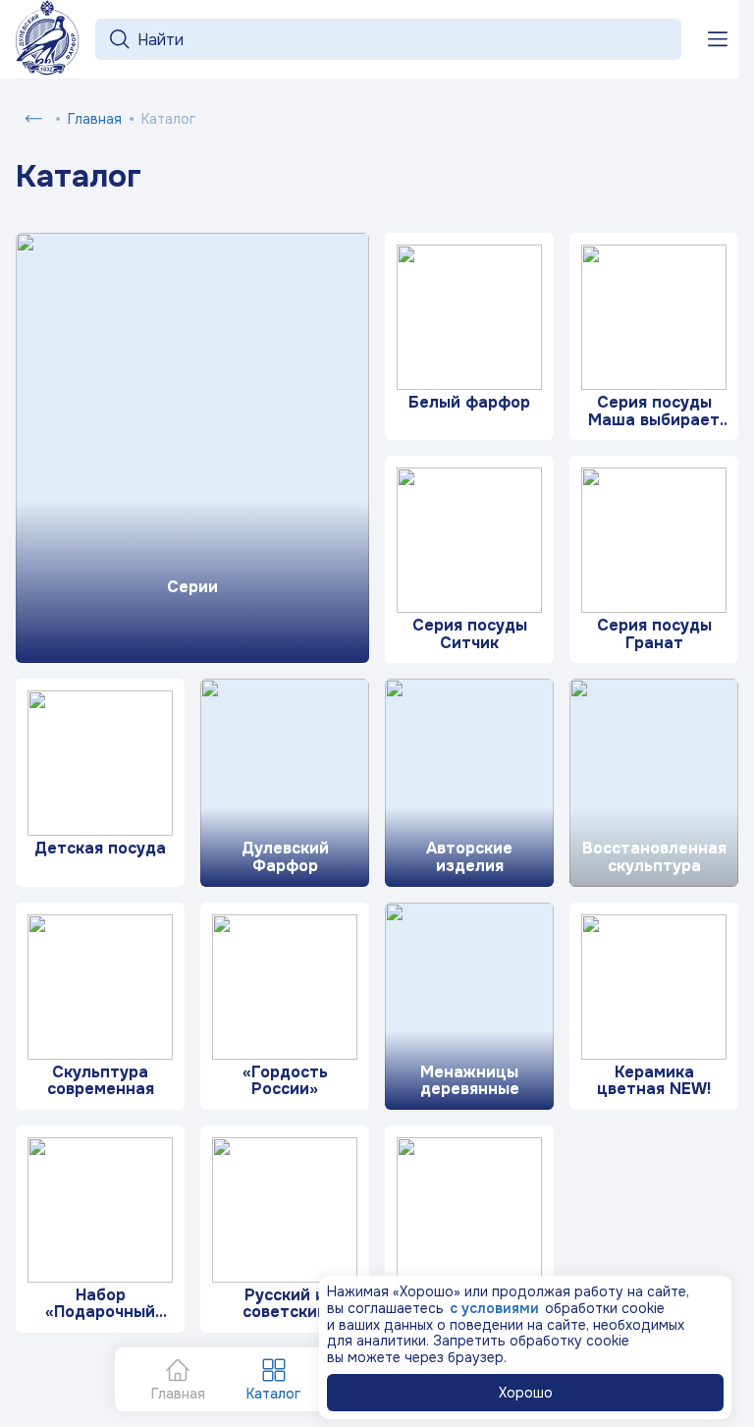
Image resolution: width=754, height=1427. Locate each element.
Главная (95, 119)
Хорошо (526, 1392)
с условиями (494, 1308)
